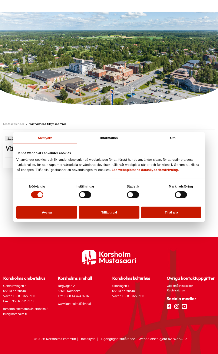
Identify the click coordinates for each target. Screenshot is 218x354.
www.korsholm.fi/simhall (74, 303)
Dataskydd (87, 339)
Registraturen (176, 290)
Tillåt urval (109, 212)
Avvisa (47, 212)
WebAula (180, 339)
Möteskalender (13, 124)
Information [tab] (109, 137)
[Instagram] (176, 306)
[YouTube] (184, 306)
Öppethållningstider (180, 285)
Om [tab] (172, 137)
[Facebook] (169, 306)
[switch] (85, 194)
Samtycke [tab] (45, 137)
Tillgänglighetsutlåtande (117, 339)
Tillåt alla (171, 212)
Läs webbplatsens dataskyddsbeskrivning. (145, 170)
